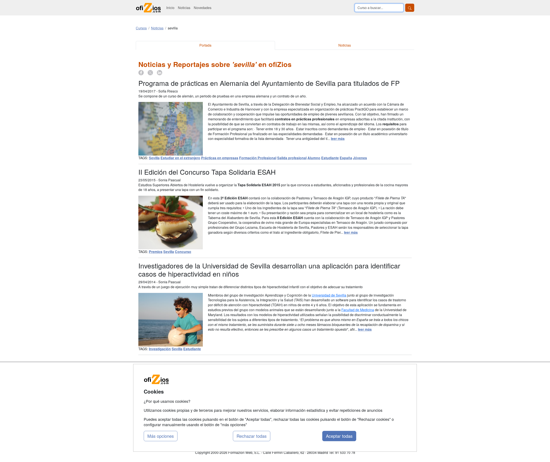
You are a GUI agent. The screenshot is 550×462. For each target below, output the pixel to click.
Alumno (313, 157)
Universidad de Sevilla (329, 295)
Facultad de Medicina (357, 309)
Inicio (170, 7)
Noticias (184, 7)
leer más (338, 138)
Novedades (202, 7)
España (346, 157)
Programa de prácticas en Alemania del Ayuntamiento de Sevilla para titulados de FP (269, 83)
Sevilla (154, 157)
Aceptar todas (339, 436)
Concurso (183, 251)
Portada (205, 45)
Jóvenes (360, 157)
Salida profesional (292, 157)
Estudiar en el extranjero (180, 157)
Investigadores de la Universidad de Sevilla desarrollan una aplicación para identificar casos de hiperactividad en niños (269, 270)
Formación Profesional (257, 157)
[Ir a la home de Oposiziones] (148, 8)
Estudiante (330, 157)
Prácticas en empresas (219, 157)
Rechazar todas (252, 436)
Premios (155, 251)
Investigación (160, 348)
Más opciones (160, 436)
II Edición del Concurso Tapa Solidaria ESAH (207, 172)
